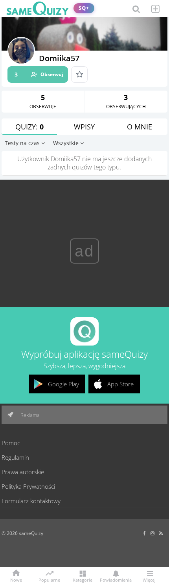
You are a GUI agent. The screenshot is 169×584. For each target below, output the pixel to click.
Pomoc (11, 443)
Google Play (63, 384)
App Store (120, 384)
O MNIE (139, 126)
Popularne (49, 579)
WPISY (84, 126)
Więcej (149, 579)
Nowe (16, 579)
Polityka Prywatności (28, 486)
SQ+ (84, 8)
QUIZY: (29, 126)
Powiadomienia (116, 579)
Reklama (29, 414)
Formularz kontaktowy (31, 501)
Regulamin (15, 457)
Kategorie (82, 579)
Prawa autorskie (23, 472)
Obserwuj (39, 74)
